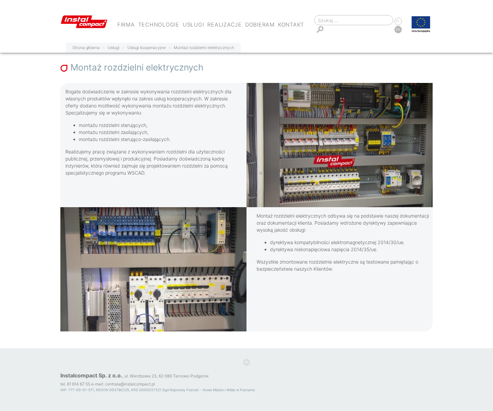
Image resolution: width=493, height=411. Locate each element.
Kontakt (291, 24)
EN (398, 29)
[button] (246, 362)
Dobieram (260, 24)
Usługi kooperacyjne (146, 47)
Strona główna (86, 47)
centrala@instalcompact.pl (130, 383)
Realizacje (224, 24)
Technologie (158, 24)
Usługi (193, 24)
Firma (126, 24)
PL (398, 21)
